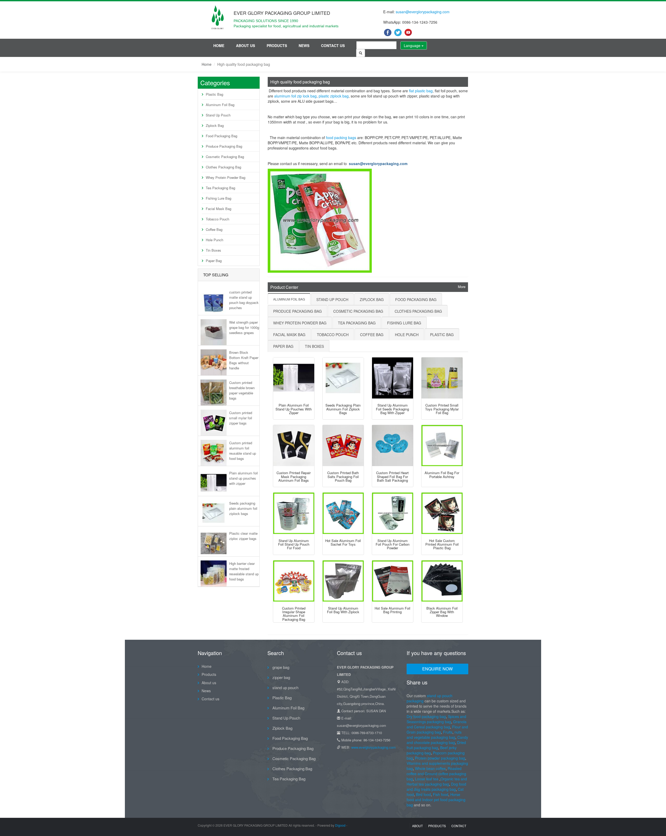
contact (458, 826)
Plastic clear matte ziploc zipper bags (243, 536)
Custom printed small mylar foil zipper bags (240, 418)
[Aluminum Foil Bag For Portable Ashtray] (442, 445)
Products (277, 45)
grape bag (280, 667)
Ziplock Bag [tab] (372, 299)
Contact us (333, 45)
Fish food (440, 794)
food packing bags (341, 137)
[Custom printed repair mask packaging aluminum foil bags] (293, 445)
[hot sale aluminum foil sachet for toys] (343, 513)
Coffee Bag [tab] (371, 334)
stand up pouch (284, 687)
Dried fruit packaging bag (436, 745)
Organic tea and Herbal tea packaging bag (437, 781)
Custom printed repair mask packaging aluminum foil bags (294, 476)
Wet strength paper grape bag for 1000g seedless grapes (244, 327)
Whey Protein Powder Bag (225, 177)
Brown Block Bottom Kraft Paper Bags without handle (243, 360)
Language (412, 45)
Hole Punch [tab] (407, 334)
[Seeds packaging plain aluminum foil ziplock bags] (343, 378)
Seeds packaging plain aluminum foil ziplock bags (243, 508)
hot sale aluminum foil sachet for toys (343, 542)
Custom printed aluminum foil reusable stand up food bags (242, 450)
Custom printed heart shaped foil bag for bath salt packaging (392, 476)
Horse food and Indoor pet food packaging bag (436, 799)
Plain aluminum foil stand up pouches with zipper (243, 478)
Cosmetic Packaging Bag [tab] (358, 311)
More (461, 287)
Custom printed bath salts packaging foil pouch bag (343, 476)
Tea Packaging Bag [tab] (357, 322)
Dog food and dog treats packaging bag (436, 786)
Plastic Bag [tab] (442, 334)
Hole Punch (214, 239)
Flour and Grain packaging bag (437, 729)
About (417, 826)
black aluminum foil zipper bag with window (442, 612)
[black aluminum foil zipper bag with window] (442, 581)
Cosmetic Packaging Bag (225, 156)
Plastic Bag (214, 94)
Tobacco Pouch (217, 219)
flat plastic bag (421, 90)
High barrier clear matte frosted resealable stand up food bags (244, 571)
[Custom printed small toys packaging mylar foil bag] (442, 378)
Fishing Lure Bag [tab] (404, 322)
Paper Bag (214, 260)
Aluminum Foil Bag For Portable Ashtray (442, 474)
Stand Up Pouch (218, 115)
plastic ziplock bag (334, 96)
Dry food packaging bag (426, 716)
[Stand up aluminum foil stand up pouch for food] (293, 513)
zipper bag (280, 677)
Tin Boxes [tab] (314, 346)
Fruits (447, 732)
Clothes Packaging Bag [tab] (418, 311)
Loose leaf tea (426, 778)
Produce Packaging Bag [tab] (297, 311)
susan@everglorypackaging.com (423, 11)
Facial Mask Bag (218, 208)
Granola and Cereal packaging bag (436, 724)
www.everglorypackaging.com (373, 747)
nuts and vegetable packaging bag (434, 734)
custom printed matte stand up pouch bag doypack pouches (244, 300)
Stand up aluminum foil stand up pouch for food (293, 544)
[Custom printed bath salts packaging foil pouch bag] (343, 445)
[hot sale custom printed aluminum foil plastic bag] (442, 513)
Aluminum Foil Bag (220, 104)
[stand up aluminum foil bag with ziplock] (343, 581)
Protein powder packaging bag (440, 758)
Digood (340, 825)
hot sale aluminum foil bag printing (392, 610)
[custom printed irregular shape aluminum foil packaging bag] (293, 581)
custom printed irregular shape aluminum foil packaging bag (293, 614)
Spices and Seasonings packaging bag (436, 719)
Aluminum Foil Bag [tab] (289, 299)
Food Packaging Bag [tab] (416, 299)
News (304, 45)
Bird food (423, 794)
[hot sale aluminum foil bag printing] (392, 581)
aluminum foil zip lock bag (295, 96)
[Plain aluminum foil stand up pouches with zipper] (293, 378)
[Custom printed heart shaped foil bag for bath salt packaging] (392, 445)
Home (218, 45)
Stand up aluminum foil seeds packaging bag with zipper (392, 409)
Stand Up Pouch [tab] (332, 299)
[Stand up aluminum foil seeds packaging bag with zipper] (392, 378)
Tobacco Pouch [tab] (333, 334)
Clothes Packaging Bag (223, 167)
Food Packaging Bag (221, 135)
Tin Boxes (213, 250)
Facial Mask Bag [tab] (289, 334)
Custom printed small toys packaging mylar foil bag (442, 409)
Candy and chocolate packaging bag (437, 740)
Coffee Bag (214, 229)
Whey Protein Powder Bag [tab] (299, 322)
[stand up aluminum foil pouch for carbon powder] (392, 513)
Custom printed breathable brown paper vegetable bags (242, 390)
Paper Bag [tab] (283, 346)
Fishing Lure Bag (218, 198)
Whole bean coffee (430, 768)
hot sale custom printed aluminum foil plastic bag (442, 544)
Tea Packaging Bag (220, 187)
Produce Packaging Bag (224, 146)
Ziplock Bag (215, 125)
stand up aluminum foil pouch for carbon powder (392, 544)
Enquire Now (437, 669)
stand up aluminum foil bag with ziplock (343, 610)
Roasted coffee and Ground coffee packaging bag (436, 773)
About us (245, 45)
